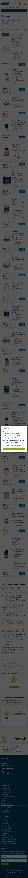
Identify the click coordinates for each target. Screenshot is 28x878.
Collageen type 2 (8, 595)
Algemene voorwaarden (11, 872)
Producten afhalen (6, 790)
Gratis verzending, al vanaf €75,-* (12, 663)
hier (21, 438)
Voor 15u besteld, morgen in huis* (12, 665)
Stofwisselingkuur (6, 831)
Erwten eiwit (5, 823)
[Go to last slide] (3, 30)
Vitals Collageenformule (9, 633)
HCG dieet (4, 819)
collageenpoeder (8, 641)
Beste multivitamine (7, 835)
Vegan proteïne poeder (7, 837)
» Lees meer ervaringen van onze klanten (17, 727)
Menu (3, 10)
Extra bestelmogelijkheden (9, 796)
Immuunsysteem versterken (9, 843)
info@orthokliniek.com (6, 773)
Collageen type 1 (8, 592)
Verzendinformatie (6, 794)
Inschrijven (5, 864)
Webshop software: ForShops (14, 875)
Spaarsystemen (6, 792)
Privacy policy (21, 872)
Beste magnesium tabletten (9, 841)
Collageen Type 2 (19, 29)
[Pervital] (20, 739)
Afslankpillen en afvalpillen (9, 839)
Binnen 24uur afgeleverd (14, 7)
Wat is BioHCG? (6, 811)
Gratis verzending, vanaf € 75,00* (11, 746)
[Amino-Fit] (4, 741)
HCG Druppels (5, 825)
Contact (4, 798)
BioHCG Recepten (6, 809)
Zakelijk (4, 800)
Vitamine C (6, 647)
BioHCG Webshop (6, 807)
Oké (14, 449)
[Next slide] (25, 30)
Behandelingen (6, 788)
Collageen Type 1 (8, 29)
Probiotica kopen (6, 827)
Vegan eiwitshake (6, 829)
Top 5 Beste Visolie (6, 833)
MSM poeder (5, 821)
